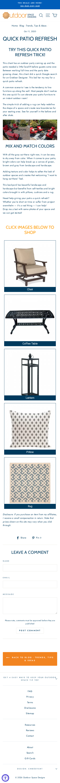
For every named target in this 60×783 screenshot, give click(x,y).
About (30, 747)
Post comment (30, 630)
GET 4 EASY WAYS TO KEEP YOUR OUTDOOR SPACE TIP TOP (30, 678)
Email (6, 577)
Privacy (30, 696)
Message (8, 594)
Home (15, 25)
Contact (30, 735)
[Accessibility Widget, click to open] (5, 778)
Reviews (30, 730)
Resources (30, 724)
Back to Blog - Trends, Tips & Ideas (32, 659)
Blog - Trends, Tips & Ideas (33, 25)
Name (6, 561)
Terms (30, 702)
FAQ (30, 691)
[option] (30, 5)
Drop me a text (10, 209)
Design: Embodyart (30, 769)
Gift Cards (30, 758)
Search (30, 752)
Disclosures (30, 707)
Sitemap (30, 713)
